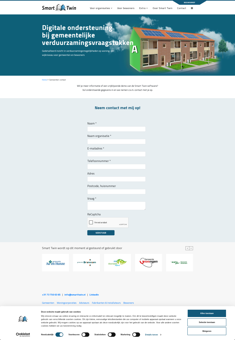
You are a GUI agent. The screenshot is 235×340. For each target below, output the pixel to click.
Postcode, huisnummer (101, 186)
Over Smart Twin (162, 8)
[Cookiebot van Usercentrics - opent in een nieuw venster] (23, 335)
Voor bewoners (125, 8)
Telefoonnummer (99, 161)
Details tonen (151, 334)
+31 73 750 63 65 (51, 294)
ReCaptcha (94, 214)
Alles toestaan (207, 313)
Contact (181, 8)
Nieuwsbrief (189, 2)
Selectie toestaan (207, 322)
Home (44, 79)
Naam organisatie (99, 136)
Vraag (91, 198)
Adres (91, 173)
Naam (92, 123)
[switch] (85, 334)
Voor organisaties (100, 8)
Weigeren (206, 331)
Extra (142, 8)
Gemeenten (48, 303)
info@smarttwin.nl (75, 294)
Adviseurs (84, 303)
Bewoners (128, 303)
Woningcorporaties (66, 303)
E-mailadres (95, 148)
